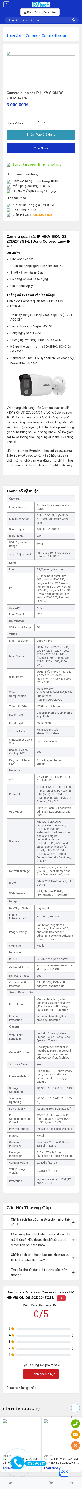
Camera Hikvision (54, 35)
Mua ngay (41, 148)
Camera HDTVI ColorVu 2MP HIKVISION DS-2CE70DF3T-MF (61, 1461)
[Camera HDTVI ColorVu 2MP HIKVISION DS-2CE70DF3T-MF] (62, 1437)
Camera (31, 35)
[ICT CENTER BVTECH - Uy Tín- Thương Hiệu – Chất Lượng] (41, 4)
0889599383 (36, 1463)
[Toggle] (7, 1220)
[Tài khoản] (6, 4)
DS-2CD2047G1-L (33, 412)
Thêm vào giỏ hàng (41, 134)
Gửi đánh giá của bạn (41, 1374)
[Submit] (74, 20)
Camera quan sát (33, 301)
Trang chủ (14, 35)
